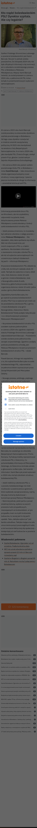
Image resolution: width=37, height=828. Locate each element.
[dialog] (18, 414)
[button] (18, 408)
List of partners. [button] (22, 419)
